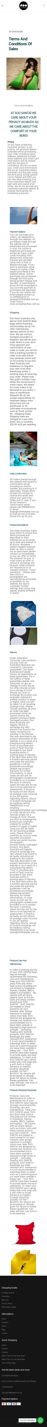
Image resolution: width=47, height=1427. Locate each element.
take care (5, 1300)
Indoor (4, 1345)
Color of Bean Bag (8, 1363)
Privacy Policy (7, 1303)
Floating (5, 1352)
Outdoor (5, 1349)
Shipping (14, 312)
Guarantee (6, 1296)
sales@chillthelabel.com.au (12, 1393)
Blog (3, 1330)
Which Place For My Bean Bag (13, 1359)
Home (4, 1319)
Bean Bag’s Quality (9, 1307)
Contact (5, 1333)
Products (5, 1322)
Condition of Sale (8, 1293)
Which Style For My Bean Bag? (13, 1356)
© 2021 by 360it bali (24, 1423)
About (4, 1326)
